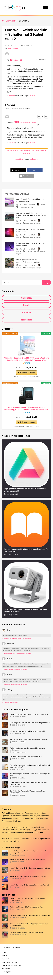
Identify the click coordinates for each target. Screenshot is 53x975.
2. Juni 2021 (32, 96)
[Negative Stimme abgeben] (46, 116)
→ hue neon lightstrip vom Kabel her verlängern (16, 638)
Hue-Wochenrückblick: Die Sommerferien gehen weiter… (30, 868)
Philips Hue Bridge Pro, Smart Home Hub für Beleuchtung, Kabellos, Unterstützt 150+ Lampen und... (26, 408)
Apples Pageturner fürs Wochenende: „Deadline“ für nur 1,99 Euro (26, 550)
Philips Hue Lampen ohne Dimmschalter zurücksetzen (29, 714)
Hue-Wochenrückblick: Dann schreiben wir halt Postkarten (30, 885)
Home (4, 952)
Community (11, 21)
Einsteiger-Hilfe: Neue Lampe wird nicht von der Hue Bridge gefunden (28, 783)
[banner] (14, 7)
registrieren (20, 159)
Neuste (21, 108)
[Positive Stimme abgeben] (39, 116)
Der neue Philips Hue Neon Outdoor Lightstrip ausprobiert (30, 915)
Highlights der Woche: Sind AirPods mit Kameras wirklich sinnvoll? (25, 490)
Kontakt (27, 305)
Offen (7, 108)
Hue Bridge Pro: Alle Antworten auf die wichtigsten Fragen (30, 723)
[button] (18, 170)
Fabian (42, 205)
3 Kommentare (30, 251)
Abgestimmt (14, 108)
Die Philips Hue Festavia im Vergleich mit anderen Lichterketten (27, 792)
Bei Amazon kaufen (27, 373)
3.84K (16, 122)
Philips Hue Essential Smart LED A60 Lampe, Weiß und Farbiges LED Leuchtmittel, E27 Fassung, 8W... (26, 359)
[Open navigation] (45, 7)
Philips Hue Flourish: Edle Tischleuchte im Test (26, 907)
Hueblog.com (7, 841)
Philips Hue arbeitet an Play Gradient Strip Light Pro (28, 876)
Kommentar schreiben (26, 207)
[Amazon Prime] (26, 363)
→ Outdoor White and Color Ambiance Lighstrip (16, 654)
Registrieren (26, 319)
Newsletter (26, 297)
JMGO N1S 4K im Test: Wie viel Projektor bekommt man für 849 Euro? (25, 611)
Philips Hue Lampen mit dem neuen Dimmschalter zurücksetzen (27, 749)
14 (11, 60)
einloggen (34, 159)
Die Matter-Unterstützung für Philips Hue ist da (26, 757)
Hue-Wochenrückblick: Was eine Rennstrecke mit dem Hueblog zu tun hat (29, 852)
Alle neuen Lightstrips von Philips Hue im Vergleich (27, 731)
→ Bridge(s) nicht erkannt (10, 702)
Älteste (27, 108)
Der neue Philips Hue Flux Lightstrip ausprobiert (26, 932)
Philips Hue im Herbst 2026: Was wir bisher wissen (27, 860)
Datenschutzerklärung (9, 962)
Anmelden (26, 312)
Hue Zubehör (13, 48)
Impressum (6, 969)
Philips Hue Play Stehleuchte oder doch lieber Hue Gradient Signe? (27, 899)
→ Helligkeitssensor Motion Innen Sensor (14, 669)
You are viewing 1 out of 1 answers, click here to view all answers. (26, 151)
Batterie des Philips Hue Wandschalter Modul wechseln (29, 740)
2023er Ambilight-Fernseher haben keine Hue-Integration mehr (30, 774)
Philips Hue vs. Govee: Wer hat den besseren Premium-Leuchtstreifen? (29, 925)
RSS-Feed (5, 959)
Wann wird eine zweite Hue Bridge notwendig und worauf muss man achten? (30, 766)
